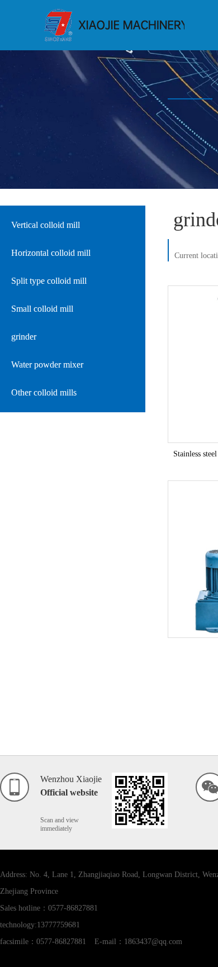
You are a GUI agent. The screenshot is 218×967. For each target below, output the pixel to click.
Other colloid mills (44, 392)
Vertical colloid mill (45, 225)
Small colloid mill (42, 308)
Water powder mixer (47, 364)
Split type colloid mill (49, 280)
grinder (23, 336)
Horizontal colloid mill (51, 253)
